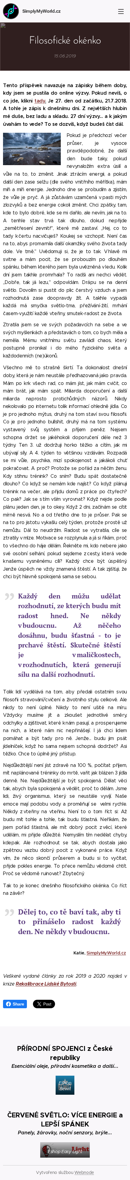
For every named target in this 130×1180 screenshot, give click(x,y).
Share (18, 1004)
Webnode (84, 1172)
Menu (121, 11)
